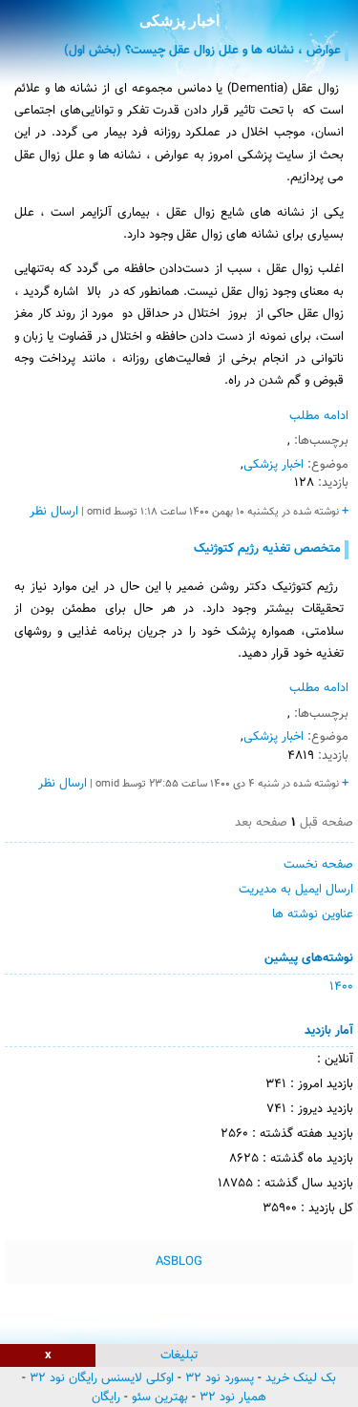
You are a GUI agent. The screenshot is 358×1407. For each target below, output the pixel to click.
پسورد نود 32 (219, 1378)
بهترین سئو (160, 1397)
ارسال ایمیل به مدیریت (296, 889)
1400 (341, 987)
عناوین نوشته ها (312, 914)
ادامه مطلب (318, 416)
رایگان (106, 1397)
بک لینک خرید (300, 1378)
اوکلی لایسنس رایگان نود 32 (102, 1378)
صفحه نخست (318, 864)
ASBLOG (179, 1261)
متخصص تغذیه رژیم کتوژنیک (267, 548)
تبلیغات (179, 1355)
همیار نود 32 (233, 1397)
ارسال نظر (54, 511)
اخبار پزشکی (179, 20)
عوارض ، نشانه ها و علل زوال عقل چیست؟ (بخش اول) (202, 50)
